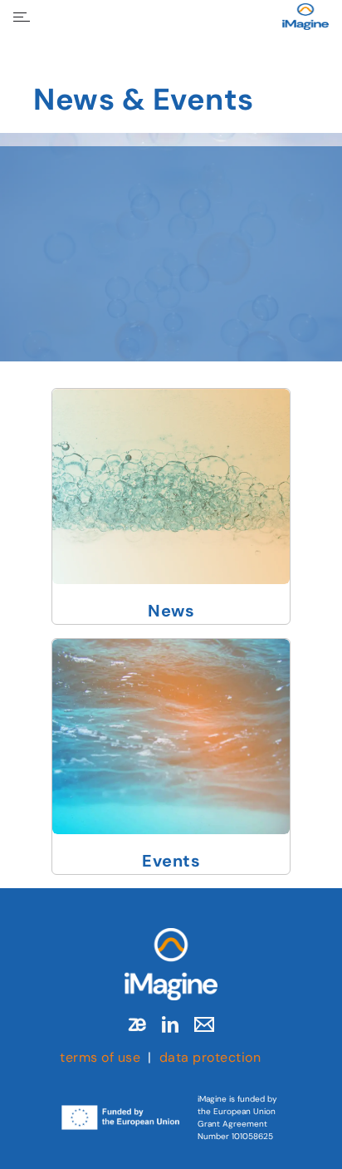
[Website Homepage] (305, 16)
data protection (210, 1057)
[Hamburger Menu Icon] (21, 17)
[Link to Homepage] (171, 964)
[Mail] (204, 1024)
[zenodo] (137, 1024)
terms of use (100, 1057)
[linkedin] (170, 1024)
